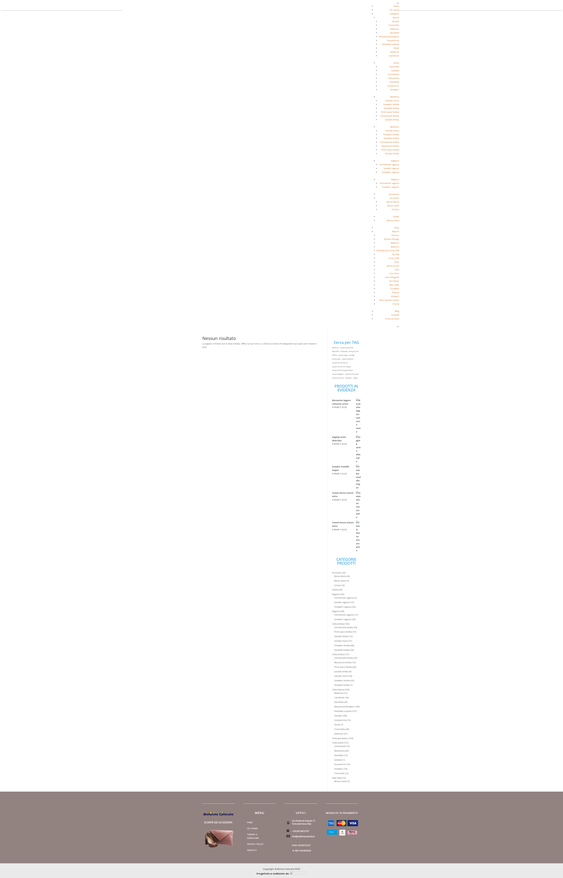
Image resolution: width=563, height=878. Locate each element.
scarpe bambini (347, 359)
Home (396, 6)
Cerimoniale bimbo (389, 142)
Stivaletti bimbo (391, 138)
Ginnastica (394, 194)
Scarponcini (393, 85)
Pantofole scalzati (390, 44)
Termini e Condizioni (253, 836)
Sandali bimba (392, 119)
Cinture (395, 209)
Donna (396, 17)
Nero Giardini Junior (389, 300)
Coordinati (394, 55)
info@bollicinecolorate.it (303, 836)
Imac (396, 262)
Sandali (395, 21)
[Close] (398, 326)
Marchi (395, 231)
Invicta (396, 303)
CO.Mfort (394, 288)
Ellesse (395, 292)
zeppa (355, 378)
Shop (396, 227)
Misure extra (393, 220)
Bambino (394, 126)
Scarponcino (393, 40)
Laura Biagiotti (392, 277)
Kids (397, 269)
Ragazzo (395, 179)
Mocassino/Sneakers (389, 36)
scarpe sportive (338, 378)
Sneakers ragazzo (390, 187)
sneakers (348, 378)
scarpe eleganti (338, 374)
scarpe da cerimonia (339, 363)
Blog (397, 311)
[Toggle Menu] (398, 3)
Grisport (395, 296)
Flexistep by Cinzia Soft (388, 250)
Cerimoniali (393, 74)
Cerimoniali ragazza (389, 164)
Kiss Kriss (394, 273)
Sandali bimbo (392, 153)
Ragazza (395, 160)
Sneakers (394, 89)
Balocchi (395, 246)
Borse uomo (393, 205)
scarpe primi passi (352, 374)
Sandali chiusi (392, 100)
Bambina (394, 96)
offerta (334, 355)
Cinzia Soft (394, 258)
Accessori (394, 198)
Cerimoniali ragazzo (389, 183)
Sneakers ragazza (390, 172)
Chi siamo (394, 10)
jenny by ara (353, 351)
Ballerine (394, 51)
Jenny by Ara (393, 265)
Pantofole (394, 82)
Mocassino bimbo (390, 145)
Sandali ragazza (391, 168)
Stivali (396, 48)
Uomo (396, 62)
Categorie (394, 13)
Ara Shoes (394, 281)
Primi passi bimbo (390, 149)
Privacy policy (255, 844)
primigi (351, 355)
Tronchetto (393, 25)
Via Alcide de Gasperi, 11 (303, 820)
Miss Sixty (394, 284)
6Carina (395, 235)
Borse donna (393, 201)
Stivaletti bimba (391, 108)
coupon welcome (346, 348)
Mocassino (394, 78)
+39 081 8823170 (300, 831)
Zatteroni (394, 29)
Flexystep (344, 351)
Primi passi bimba (390, 112)
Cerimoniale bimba (389, 115)
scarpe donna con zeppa (341, 367)
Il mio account (392, 318)
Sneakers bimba (391, 104)
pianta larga (343, 355)
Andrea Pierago (391, 239)
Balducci (395, 242)
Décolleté (394, 32)
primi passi (336, 359)
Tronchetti (394, 66)
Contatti (395, 314)
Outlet (396, 216)
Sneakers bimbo (391, 134)
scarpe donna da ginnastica (342, 370)
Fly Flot (395, 254)
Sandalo (395, 70)
